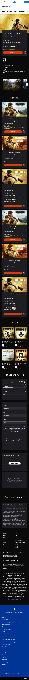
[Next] (27, 84)
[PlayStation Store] (6, 6)
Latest (3, 11)
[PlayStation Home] (14, 2)
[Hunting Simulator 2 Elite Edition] (12, 84)
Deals (15, 11)
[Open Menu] (1, 2)
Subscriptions (22, 11)
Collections (9, 11)
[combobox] (14, 408)
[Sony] (26, 679)
